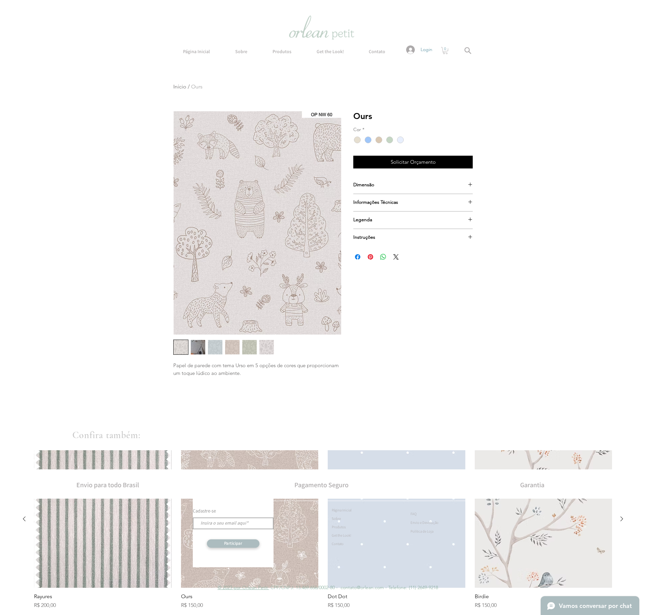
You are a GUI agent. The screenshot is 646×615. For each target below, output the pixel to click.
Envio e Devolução (424, 522)
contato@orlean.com (362, 587)
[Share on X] (396, 257)
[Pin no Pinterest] (370, 257)
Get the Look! (341, 535)
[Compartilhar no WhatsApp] (383, 257)
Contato (338, 543)
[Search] (467, 50)
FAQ (413, 513)
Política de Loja (421, 531)
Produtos (339, 527)
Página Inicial (342, 510)
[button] (445, 50)
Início (179, 86)
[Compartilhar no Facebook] (358, 257)
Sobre (336, 518)
